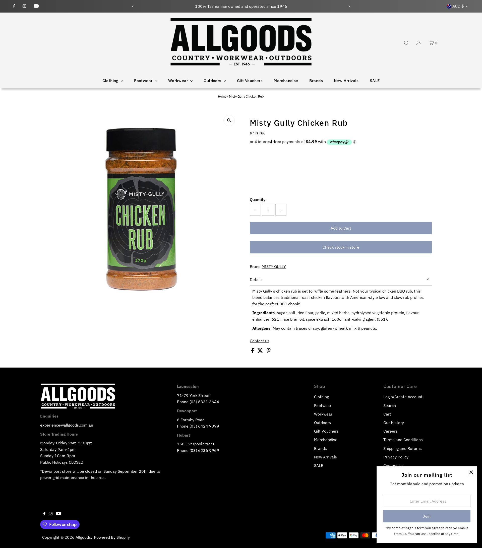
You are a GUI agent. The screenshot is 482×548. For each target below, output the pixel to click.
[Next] (349, 6)
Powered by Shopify (112, 537)
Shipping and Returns (402, 448)
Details (256, 279)
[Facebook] (14, 6)
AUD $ (458, 6)
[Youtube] (36, 6)
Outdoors (213, 80)
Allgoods (83, 537)
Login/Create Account (403, 396)
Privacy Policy (395, 456)
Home (222, 96)
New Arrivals (346, 80)
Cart (387, 414)
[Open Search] (406, 43)
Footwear (144, 80)
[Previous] (133, 6)
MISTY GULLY (274, 266)
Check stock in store (341, 247)
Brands (316, 80)
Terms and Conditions (403, 439)
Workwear (178, 80)
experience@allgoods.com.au (66, 425)
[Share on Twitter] (260, 351)
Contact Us (393, 465)
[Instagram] (24, 6)
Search (389, 405)
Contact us (259, 341)
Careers (390, 431)
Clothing (111, 80)
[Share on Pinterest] (269, 351)
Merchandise (286, 80)
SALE (375, 80)
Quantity (257, 199)
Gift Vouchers (250, 80)
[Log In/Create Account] (418, 43)
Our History (393, 422)
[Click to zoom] (229, 120)
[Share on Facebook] (253, 351)
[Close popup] (471, 472)
